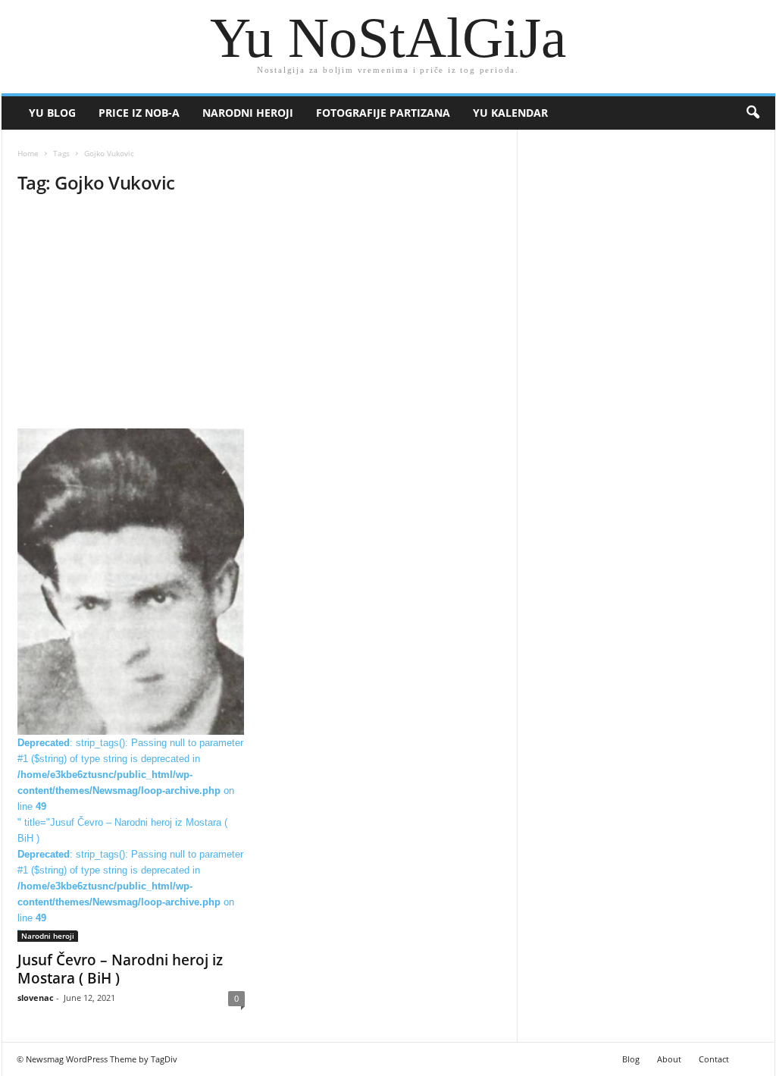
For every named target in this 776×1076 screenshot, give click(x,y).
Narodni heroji (247, 112)
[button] (752, 113)
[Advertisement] (259, 316)
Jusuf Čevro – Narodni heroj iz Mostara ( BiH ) (120, 969)
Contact (714, 1059)
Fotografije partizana (383, 112)
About (669, 1059)
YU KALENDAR (510, 112)
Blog (631, 1059)
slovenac (35, 997)
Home (28, 153)
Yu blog (52, 112)
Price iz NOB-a (139, 112)
